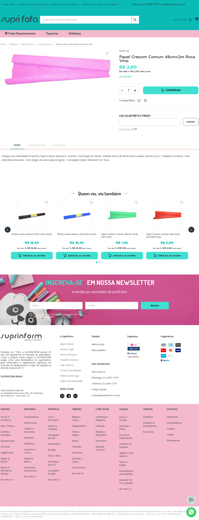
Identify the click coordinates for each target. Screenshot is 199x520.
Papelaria (14, 44)
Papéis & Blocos (28, 44)
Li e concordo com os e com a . (56, 315)
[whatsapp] (147, 100)
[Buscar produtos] (135, 19)
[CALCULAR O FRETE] (190, 122)
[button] (8, 230)
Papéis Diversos (45, 44)
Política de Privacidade (43, 316)
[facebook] (139, 100)
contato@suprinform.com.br (172, 4)
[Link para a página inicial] (3, 44)
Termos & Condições (62, 314)
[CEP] (149, 120)
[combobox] (89, 20)
